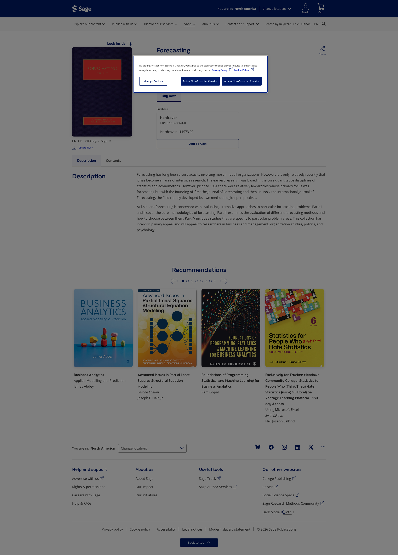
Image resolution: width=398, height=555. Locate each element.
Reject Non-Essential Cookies (200, 81)
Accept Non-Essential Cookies (241, 81)
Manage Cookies (153, 81)
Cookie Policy (242, 69)
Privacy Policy (220, 69)
